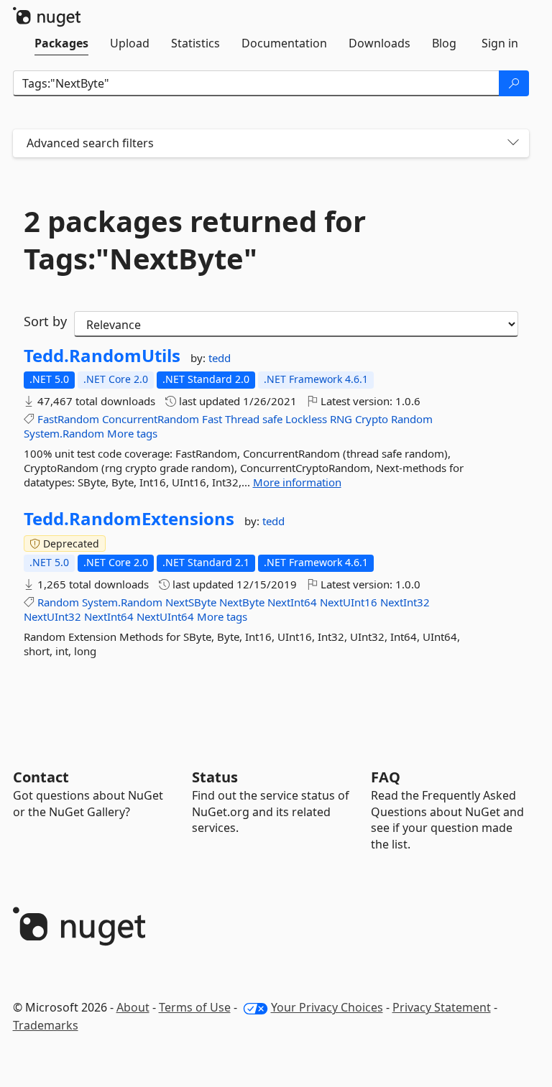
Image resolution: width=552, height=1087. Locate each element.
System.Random (64, 433)
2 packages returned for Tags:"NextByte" (195, 240)
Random (412, 419)
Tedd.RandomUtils (102, 356)
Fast (212, 419)
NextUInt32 (52, 616)
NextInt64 (292, 602)
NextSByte (190, 602)
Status (215, 777)
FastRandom (68, 419)
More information (297, 482)
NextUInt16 (348, 602)
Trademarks (45, 1025)
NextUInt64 (165, 616)
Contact (41, 777)
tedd (219, 358)
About (133, 1007)
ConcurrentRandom (150, 419)
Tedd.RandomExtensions (129, 519)
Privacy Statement (441, 1007)
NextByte (241, 602)
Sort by (45, 321)
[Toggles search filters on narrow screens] (513, 143)
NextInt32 (405, 602)
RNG (341, 419)
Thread (242, 419)
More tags (132, 433)
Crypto (371, 419)
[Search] (514, 83)
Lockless (306, 419)
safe (272, 419)
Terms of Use (195, 1007)
